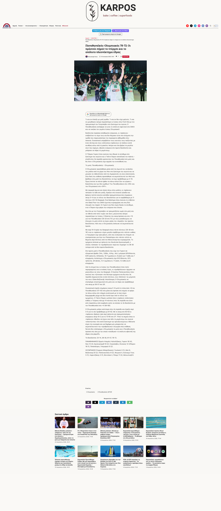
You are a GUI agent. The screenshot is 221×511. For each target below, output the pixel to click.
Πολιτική (58, 25)
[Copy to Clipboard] (116, 402)
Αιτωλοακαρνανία (31, 25)
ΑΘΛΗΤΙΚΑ (126, 56)
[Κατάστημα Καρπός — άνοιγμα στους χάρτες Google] (110, 11)
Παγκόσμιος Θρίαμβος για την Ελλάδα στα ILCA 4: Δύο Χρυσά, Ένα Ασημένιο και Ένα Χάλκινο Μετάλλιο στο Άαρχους (110, 463)
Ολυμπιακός (91, 392)
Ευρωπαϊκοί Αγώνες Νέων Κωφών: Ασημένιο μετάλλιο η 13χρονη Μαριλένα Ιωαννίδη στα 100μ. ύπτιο (156, 433)
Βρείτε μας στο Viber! (121, 30)
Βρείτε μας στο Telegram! (102, 30)
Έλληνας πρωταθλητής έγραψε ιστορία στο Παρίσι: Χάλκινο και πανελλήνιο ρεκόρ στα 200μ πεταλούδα (64, 462)
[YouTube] (187, 25)
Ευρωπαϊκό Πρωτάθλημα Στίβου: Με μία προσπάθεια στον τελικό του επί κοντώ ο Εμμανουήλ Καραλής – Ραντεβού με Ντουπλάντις (87, 463)
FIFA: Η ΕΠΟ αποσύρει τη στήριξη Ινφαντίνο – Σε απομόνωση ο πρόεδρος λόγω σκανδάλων (133, 462)
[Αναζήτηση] (210, 25)
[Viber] (207, 25)
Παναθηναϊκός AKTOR (105, 392)
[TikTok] (191, 25)
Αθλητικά (65, 25)
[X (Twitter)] (95, 402)
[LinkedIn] (123, 402)
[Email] (88, 402)
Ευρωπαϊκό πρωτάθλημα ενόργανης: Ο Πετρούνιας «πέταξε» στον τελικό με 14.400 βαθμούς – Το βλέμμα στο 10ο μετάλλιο (132, 434)
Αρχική (15, 25)
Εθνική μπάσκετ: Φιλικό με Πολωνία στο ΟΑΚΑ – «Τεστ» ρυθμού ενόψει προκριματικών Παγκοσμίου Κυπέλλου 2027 (110, 434)
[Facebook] (203, 25)
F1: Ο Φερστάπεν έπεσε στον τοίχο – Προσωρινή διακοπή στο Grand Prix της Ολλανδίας (87, 432)
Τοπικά (20, 25)
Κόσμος (51, 25)
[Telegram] (195, 25)
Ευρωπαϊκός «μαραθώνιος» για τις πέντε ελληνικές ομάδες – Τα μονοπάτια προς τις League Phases (155, 462)
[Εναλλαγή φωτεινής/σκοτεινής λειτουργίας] (215, 25)
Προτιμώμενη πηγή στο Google (111, 34)
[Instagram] (199, 25)
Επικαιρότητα (44, 25)
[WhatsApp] (130, 402)
